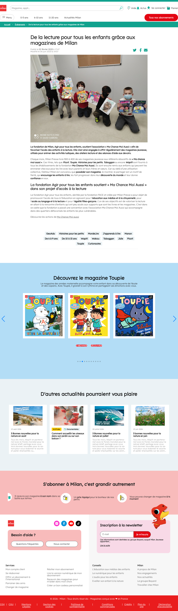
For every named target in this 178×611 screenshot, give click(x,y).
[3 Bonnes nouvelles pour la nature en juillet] (109, 416)
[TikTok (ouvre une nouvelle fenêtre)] (78, 525)
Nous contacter (62, 544)
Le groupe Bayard (146, 581)
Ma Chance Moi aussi (68, 216)
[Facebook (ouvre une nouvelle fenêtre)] (64, 525)
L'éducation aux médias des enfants (111, 569)
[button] (3, 319)
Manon (128, 233)
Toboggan (108, 238)
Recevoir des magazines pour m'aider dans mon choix (62, 580)
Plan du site (141, 605)
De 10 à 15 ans (69, 238)
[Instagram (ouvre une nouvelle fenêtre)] (57, 525)
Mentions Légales (26, 605)
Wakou (95, 238)
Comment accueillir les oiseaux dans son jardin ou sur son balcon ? (68, 436)
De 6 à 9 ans (51, 238)
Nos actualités (145, 577)
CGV (2, 604)
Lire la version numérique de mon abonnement (64, 574)
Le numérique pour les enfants (108, 573)
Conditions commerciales (107, 605)
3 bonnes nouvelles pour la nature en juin (147, 434)
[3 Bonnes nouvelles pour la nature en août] (27, 416)
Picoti (130, 238)
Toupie (80, 243)
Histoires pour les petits (71, 233)
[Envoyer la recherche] (121, 8)
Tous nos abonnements (161, 17)
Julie (120, 238)
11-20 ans (53, 17)
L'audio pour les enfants (104, 577)
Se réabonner (13, 573)
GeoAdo (50, 233)
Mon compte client (15, 569)
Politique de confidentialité (77, 605)
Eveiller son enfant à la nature (107, 581)
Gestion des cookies (49, 605)
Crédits (128, 604)
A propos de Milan (146, 569)
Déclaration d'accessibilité (164, 605)
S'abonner (81, 346)
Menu (9, 17)
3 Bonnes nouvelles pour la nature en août (25, 434)
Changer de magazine (17, 587)
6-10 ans (38, 17)
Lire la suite (105, 545)
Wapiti (84, 238)
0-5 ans (24, 17)
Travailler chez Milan (148, 585)
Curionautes (94, 243)
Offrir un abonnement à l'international (18, 578)
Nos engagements (147, 573)
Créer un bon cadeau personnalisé (65, 585)
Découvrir (96, 346)
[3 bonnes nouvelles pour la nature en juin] (150, 416)
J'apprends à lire (111, 233)
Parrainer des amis (15, 583)
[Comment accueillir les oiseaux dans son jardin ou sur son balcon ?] (68, 416)
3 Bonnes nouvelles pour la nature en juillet (106, 434)
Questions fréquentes (27, 544)
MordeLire (93, 233)
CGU (11, 604)
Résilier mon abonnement (60, 569)
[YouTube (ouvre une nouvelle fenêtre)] (71, 525)
